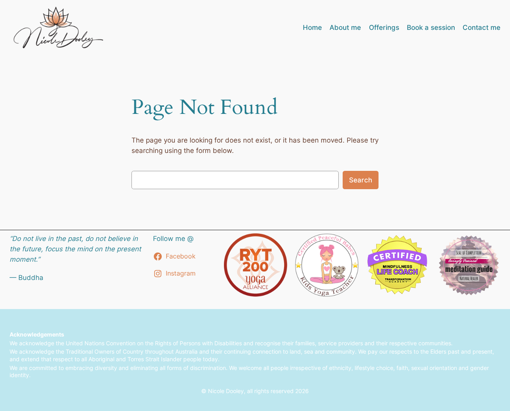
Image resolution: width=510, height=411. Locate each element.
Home (312, 27)
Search (360, 180)
